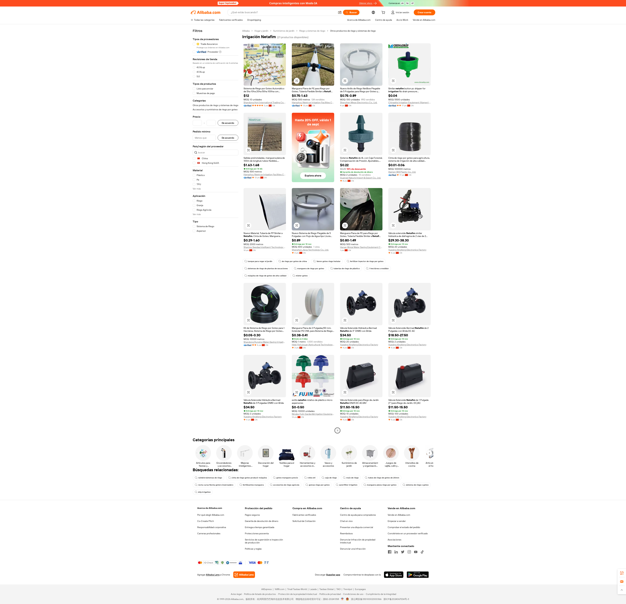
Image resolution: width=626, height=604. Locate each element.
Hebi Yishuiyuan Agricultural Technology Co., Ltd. (313, 344)
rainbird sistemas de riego (210, 478)
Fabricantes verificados (304, 515)
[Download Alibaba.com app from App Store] (393, 574)
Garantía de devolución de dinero (261, 521)
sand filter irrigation (348, 485)
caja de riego (331, 478)
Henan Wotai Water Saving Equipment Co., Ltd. (361, 247)
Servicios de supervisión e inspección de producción (264, 541)
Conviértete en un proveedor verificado (408, 533)
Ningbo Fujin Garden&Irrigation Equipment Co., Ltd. (313, 414)
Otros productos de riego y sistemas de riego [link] (353, 30)
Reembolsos (346, 533)
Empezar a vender (397, 521)
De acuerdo (228, 123)
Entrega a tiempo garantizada (259, 527)
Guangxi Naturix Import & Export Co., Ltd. (360, 177)
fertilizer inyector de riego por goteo (366, 261)
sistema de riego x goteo (417, 485)
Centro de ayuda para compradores (358, 515)
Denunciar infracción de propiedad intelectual (357, 541)
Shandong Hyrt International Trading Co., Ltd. (265, 102)
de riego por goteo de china (294, 261)
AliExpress (266, 589)
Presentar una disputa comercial (356, 527)
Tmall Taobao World (297, 589)
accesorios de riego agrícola (286, 485)
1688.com (279, 589)
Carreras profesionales (208, 533)
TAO (338, 589)
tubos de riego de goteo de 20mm (383, 478)
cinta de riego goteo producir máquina (249, 478)
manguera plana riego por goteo (381, 485)
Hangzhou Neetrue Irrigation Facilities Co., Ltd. (313, 102)
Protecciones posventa (257, 533)
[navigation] (215, 231)
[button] (340, 12)
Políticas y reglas (253, 548)
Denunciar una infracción (353, 548)
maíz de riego (352, 478)
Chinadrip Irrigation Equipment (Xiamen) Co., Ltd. (409, 102)
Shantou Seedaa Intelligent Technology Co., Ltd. (265, 247)
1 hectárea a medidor (379, 268)
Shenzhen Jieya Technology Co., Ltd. (310, 249)
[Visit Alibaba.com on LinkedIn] (396, 552)
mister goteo (302, 276)
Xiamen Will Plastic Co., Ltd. (402, 172)
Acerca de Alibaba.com (209, 508)
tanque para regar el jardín (260, 261)
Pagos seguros (252, 515)
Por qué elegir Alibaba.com (210, 515)
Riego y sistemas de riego (312, 30)
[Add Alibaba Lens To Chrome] (244, 574)
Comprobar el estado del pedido (404, 527)
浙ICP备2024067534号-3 (396, 599)
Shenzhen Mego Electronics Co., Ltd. (358, 102)
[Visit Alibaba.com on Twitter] (403, 552)
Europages (360, 589)
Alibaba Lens (213, 574)
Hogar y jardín (261, 30)
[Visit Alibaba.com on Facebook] (390, 552)
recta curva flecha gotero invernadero (215, 485)
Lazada (313, 589)
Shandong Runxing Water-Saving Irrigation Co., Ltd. (265, 342)
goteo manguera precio (287, 478)
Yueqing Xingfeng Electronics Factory (407, 249)
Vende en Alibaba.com (399, 515)
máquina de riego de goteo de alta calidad (267, 276)
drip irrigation (204, 492)
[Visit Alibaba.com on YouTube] (416, 552)
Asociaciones (394, 539)
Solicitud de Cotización (304, 521)
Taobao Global (326, 589)
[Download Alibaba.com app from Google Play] (418, 574)
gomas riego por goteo (319, 485)
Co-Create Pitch (205, 521)
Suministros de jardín (283, 30)
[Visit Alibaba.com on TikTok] (422, 552)
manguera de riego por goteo (310, 268)
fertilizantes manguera (253, 485)
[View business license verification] (342, 599)
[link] (622, 573)
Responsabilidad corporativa (211, 527)
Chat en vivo (346, 521)
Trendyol (347, 589)
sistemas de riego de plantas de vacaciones (268, 268)
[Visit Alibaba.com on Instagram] (409, 552)
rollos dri (311, 478)
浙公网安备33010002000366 (366, 599)
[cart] (383, 13)
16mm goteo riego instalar (328, 261)
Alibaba (246, 30)
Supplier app (333, 574)
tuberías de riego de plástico (347, 268)
